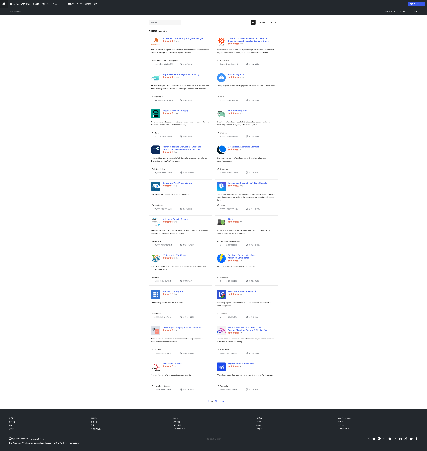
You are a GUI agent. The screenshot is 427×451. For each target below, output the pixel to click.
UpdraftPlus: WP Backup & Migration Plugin (182, 38)
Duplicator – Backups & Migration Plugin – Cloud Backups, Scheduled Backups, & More (249, 39)
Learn (175, 418)
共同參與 (259, 418)
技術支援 (176, 422)
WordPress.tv (179, 429)
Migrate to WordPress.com (241, 364)
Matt (340, 422)
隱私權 (11, 429)
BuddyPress (343, 429)
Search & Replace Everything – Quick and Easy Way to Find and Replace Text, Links (182, 148)
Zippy (230, 219)
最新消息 (12, 422)
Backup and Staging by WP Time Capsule (247, 183)
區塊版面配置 (96, 429)
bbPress (342, 425)
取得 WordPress (416, 4)
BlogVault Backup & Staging (175, 110)
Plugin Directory (15, 11)
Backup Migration (236, 74)
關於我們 (12, 418)
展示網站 (94, 418)
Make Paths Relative (172, 364)
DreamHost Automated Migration (243, 147)
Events (258, 422)
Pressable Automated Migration (243, 291)
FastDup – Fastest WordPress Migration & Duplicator (242, 256)
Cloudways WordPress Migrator (177, 183)
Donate (259, 425)
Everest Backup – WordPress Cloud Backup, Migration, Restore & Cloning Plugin (248, 328)
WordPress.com (344, 418)
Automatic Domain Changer (175, 219)
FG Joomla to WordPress (174, 255)
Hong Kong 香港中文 (37, 439)
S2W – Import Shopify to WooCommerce (181, 327)
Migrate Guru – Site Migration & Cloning (180, 74)
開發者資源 (177, 425)
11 (216, 401)
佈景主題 (94, 422)
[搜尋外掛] (179, 22)
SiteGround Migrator (237, 110)
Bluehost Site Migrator (172, 291)
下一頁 (221, 401)
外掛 (92, 425)
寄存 (10, 425)
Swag (259, 429)
